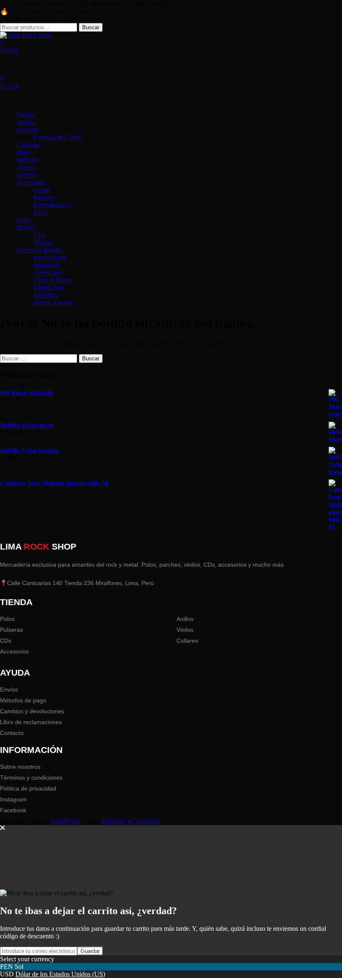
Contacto (12, 733)
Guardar (90, 951)
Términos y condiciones (31, 777)
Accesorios (14, 651)
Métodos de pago (23, 700)
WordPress (65, 821)
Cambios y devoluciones (32, 711)
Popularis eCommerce (131, 821)
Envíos (9, 689)
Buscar (90, 27)
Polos (7, 619)
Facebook (13, 810)
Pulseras (11, 629)
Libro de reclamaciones (31, 722)
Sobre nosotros (20, 766)
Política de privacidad (28, 788)
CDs (5, 640)
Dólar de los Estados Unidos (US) (60, 974)
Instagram (13, 799)
